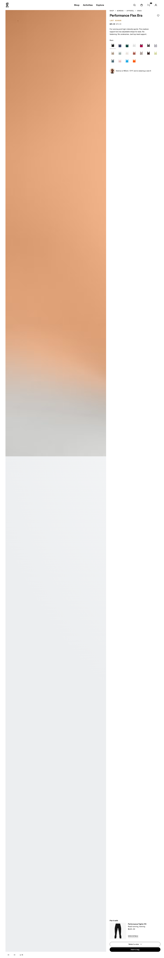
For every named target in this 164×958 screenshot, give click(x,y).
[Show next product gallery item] (14, 955)
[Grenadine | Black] (141, 46)
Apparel (130, 11)
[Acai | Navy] (120, 46)
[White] (134, 46)
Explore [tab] (100, 5)
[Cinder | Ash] (141, 53)
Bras (139, 11)
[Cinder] (113, 53)
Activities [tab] (88, 5)
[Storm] (113, 61)
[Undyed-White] (127, 53)
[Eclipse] (148, 46)
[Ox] (148, 53)
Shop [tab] (76, 5)
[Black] (113, 46)
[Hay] (156, 53)
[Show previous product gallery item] (8, 955)
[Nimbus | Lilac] (156, 46)
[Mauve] (120, 61)
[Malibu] (127, 61)
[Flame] (134, 61)
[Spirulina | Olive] (127, 46)
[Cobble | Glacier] (120, 53)
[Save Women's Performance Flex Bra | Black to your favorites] (158, 15)
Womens (120, 11)
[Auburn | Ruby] (134, 53)
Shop (112, 11)
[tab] (134, 5)
